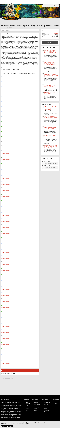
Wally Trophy (46, 414)
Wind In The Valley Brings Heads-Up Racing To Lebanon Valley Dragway (50, 117)
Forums (4, 2)
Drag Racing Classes (46, 411)
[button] (7, 2)
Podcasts (38, 2)
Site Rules (27, 405)
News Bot (3, 27)
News (19, 2)
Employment (28, 408)
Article (2, 30)
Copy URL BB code (46, 161)
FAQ (56, 403)
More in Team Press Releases (50, 47)
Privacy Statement (27, 411)
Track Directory (55, 2)
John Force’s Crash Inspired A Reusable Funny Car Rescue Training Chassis (50, 108)
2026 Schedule (37, 404)
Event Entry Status (36, 408)
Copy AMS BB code (46, 165)
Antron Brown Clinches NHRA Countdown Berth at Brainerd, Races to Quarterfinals (50, 85)
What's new (12, 2)
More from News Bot (48, 104)
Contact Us (56, 406)
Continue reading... (5, 366)
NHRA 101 (46, 404)
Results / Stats (28, 2)
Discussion (7, 30)
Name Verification (28, 403)
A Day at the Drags (46, 408)
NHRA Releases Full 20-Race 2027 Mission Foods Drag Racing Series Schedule (51, 137)
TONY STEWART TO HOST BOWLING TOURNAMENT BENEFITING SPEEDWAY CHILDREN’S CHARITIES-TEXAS (50, 64)
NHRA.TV (36, 412)
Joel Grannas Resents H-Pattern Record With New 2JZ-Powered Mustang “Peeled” (50, 146)
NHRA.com (36, 402)
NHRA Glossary (47, 402)
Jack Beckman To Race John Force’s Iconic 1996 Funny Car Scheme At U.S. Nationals (50, 127)
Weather (46, 2)
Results (35, 410)
